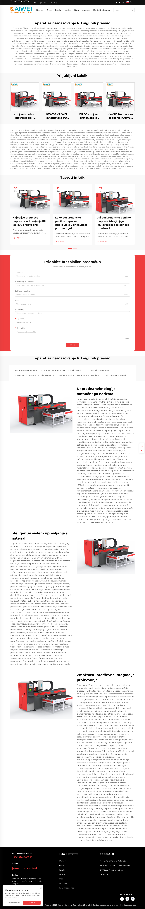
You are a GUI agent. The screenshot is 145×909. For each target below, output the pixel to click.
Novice (68, 10)
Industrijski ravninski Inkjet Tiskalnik (115, 865)
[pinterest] (123, 2)
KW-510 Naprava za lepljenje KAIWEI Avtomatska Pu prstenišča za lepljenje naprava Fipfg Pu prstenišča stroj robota (120, 116)
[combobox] (72, 322)
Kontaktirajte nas (101, 10)
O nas (49, 10)
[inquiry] (141, 445)
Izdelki (58, 10)
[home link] (21, 10)
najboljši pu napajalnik (115, 375)
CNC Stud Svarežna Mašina (111, 870)
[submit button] (132, 10)
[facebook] (116, 2)
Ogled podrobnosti (25, 97)
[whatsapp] (141, 450)
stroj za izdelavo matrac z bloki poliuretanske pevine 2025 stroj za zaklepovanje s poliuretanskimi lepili (25, 116)
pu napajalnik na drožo (98, 370)
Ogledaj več (18, 238)
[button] (70, 248)
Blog (76, 10)
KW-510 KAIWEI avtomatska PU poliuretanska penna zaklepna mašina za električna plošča (56, 116)
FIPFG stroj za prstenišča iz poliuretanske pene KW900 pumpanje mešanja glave (88, 116)
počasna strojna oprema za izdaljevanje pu (79, 375)
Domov (39, 10)
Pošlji (72, 345)
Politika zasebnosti (128, 905)
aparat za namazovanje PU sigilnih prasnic (61, 370)
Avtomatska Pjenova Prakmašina (113, 861)
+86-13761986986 (21, 1)
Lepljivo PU (104, 874)
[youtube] (119, 2)
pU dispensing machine (25, 370)
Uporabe (86, 10)
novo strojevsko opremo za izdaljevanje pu (34, 375)
